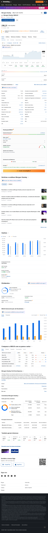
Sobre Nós (27, 482)
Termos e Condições (5, 524)
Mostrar (18, 365)
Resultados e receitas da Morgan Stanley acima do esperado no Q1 (18, 204)
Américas (34, 4)
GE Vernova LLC (16, 436)
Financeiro (44, 386)
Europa (39, 4)
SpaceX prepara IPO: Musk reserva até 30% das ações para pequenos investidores (19, 220)
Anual (3, 315)
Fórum (34, 36)
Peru (45, 391)
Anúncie (26, 485)
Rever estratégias (42, 31)
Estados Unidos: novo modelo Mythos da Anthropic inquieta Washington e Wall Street (21, 212)
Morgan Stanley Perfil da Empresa (12, 371)
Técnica (30, 36)
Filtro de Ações (8, 4)
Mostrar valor (42, 71)
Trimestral (8, 315)
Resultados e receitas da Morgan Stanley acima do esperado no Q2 (18, 189)
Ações (2, 4)
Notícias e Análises (15, 36)
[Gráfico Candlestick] (2, 43)
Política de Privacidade (15, 524)
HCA (45, 436)
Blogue (2, 482)
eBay (35, 436)
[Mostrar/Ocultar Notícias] (20, 43)
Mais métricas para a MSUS (40, 84)
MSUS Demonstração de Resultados (13, 309)
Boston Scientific (26, 436)
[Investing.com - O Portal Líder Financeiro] (7, 2)
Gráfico (7, 36)
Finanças (24, 36)
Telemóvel (3, 485)
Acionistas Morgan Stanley (10, 395)
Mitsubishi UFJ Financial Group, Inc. (10, 425)
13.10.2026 (44, 93)
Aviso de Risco (24, 524)
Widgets (2, 490)
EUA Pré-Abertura (27, 4)
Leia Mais (4, 380)
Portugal (15, 4)
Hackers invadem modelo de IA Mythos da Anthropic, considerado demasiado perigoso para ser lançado (21, 197)
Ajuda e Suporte (28, 487)
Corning (4, 436)
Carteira (2, 487)
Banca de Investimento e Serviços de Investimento (35, 383)
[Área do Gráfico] (4, 43)
